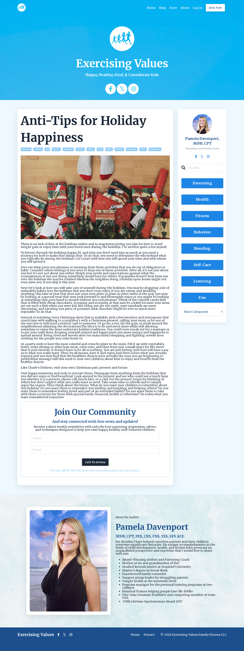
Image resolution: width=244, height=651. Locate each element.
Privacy (149, 635)
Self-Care (202, 265)
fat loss (80, 149)
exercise (56, 149)
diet (47, 149)
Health (202, 199)
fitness (90, 149)
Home (151, 7)
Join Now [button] (215, 7)
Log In (198, 8)
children (38, 149)
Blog (162, 7)
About (185, 7)
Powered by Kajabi (216, 643)
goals (100, 149)
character (26, 149)
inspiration (132, 149)
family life (68, 149)
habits (109, 149)
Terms (135, 635)
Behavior (202, 232)
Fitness (202, 216)
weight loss (155, 149)
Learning (202, 281)
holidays (119, 149)
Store (173, 7)
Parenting (202, 183)
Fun (202, 297)
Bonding (202, 248)
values (143, 149)
